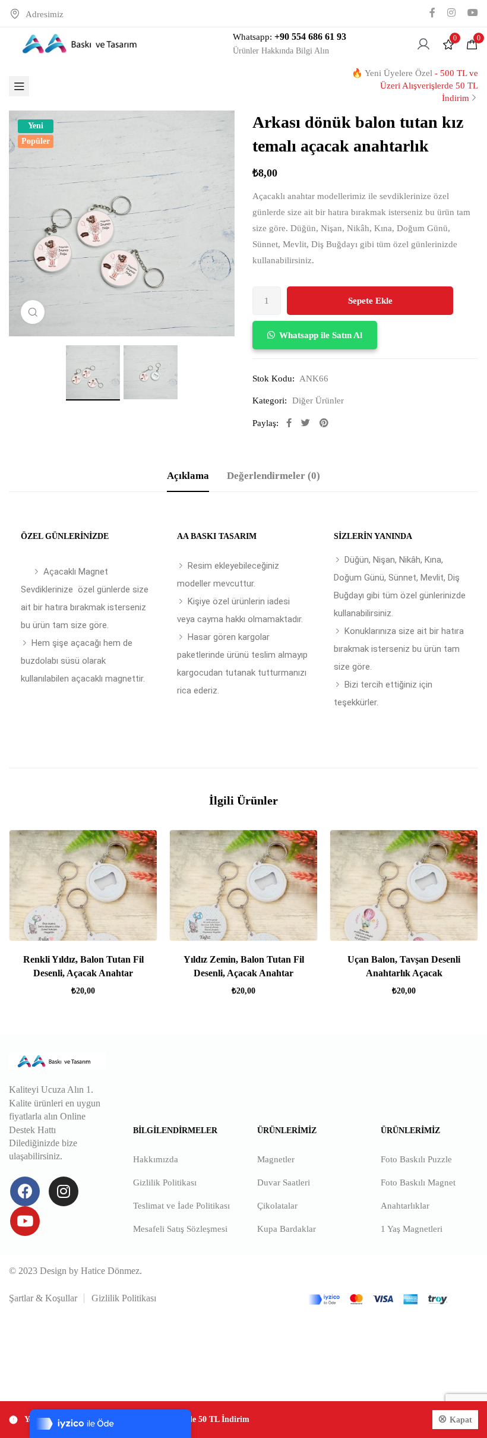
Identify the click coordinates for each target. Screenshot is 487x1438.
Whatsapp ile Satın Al (320, 335)
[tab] (188, 476)
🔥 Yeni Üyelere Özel (415, 85)
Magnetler (276, 1159)
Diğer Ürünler (318, 400)
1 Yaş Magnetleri (411, 1229)
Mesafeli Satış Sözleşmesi (180, 1229)
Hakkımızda (155, 1159)
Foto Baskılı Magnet (418, 1182)
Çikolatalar (277, 1205)
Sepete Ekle (370, 300)
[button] (314, 335)
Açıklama (188, 475)
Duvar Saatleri (283, 1182)
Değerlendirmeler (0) (273, 475)
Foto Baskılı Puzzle (416, 1159)
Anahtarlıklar (405, 1205)
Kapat (461, 1419)
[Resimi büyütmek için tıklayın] (33, 312)
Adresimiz (45, 14)
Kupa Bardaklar (286, 1229)
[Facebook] (25, 1191)
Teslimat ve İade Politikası (181, 1205)
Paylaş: (265, 423)
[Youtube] (25, 1221)
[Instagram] (63, 1191)
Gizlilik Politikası (165, 1182)
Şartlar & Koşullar (43, 1298)
